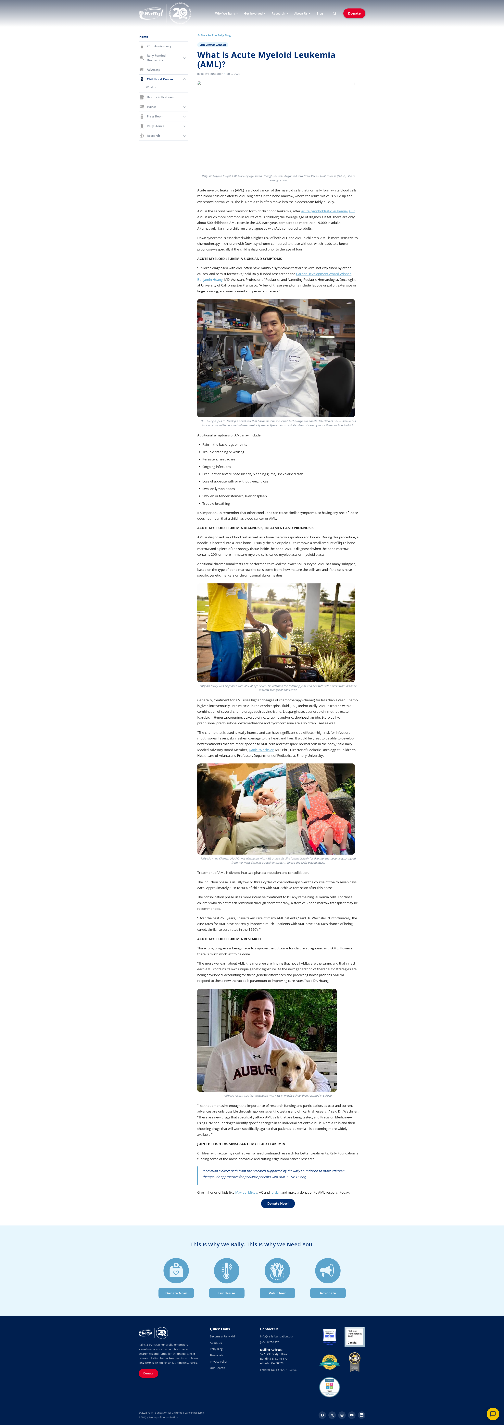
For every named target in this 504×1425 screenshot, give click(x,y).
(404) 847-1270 (269, 1342)
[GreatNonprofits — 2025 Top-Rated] (329, 1362)
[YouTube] (352, 1415)
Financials (216, 1355)
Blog (320, 13)
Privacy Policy (218, 1361)
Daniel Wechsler (261, 750)
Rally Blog (216, 1349)
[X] (332, 1415)
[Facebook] (322, 1415)
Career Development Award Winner (323, 274)
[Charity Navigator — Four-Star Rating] (329, 1337)
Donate (354, 13)
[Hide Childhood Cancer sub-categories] (184, 79)
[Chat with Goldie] (493, 1414)
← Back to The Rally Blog (214, 35)
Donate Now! (278, 1203)
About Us (216, 1343)
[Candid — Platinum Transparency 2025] (355, 1337)
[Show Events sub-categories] (184, 107)
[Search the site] (334, 13)
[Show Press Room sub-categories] (184, 116)
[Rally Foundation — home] (165, 13)
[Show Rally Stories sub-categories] (184, 126)
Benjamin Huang (210, 279)
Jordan (276, 1192)
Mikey (252, 1192)
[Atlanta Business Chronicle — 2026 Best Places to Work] (329, 1387)
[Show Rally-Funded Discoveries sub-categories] (184, 58)
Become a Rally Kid (222, 1336)
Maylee (240, 1192)
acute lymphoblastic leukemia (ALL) (328, 211)
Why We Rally (225, 13)
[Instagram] (342, 1415)
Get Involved (253, 13)
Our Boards (217, 1368)
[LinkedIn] (361, 1415)
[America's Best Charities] (355, 1362)
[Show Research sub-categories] (184, 135)
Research (278, 13)
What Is (151, 87)
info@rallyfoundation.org (276, 1336)
